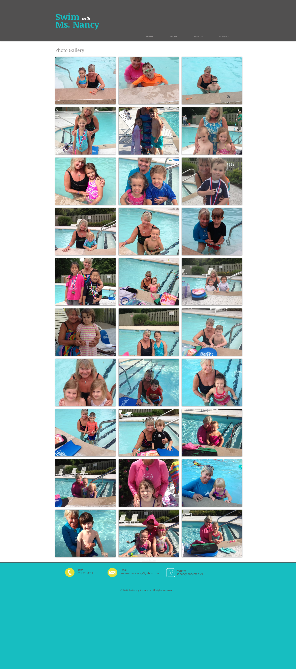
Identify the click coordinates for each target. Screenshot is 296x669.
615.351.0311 (85, 573)
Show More (149, 560)
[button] (85, 80)
